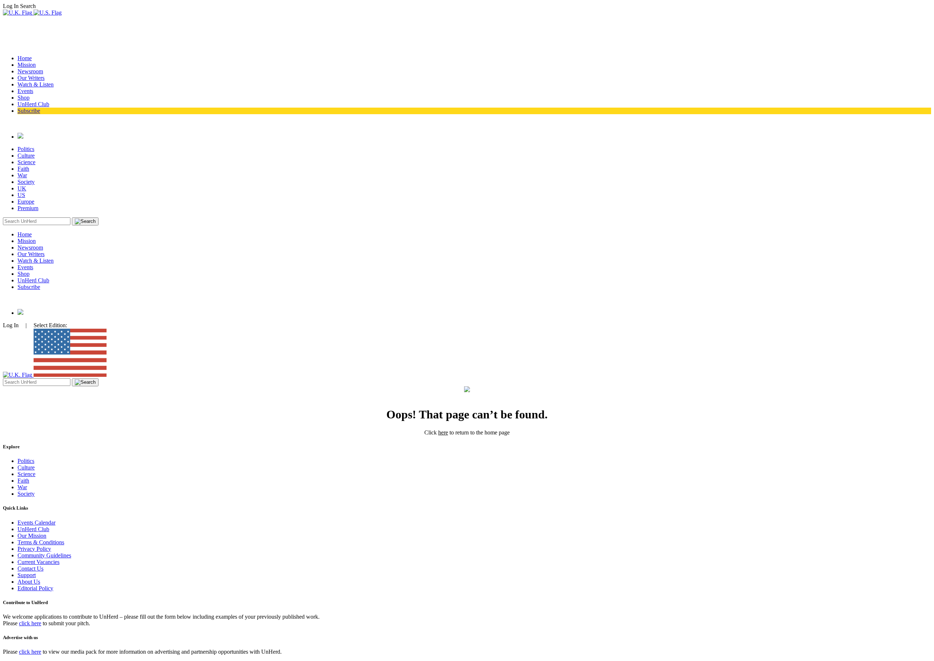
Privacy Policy (34, 549)
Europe (26, 201)
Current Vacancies (38, 562)
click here (30, 623)
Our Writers (31, 78)
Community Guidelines (44, 555)
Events (25, 91)
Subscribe (29, 111)
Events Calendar (36, 522)
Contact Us (30, 568)
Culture (26, 155)
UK (22, 188)
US (21, 195)
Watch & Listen (36, 84)
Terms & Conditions (41, 542)
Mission (27, 65)
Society (26, 182)
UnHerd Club (33, 104)
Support (27, 575)
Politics (26, 149)
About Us (29, 582)
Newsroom (30, 71)
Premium (28, 208)
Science (26, 162)
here (443, 432)
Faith (23, 169)
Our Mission (32, 536)
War (22, 175)
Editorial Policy (35, 588)
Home (25, 58)
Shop (24, 97)
